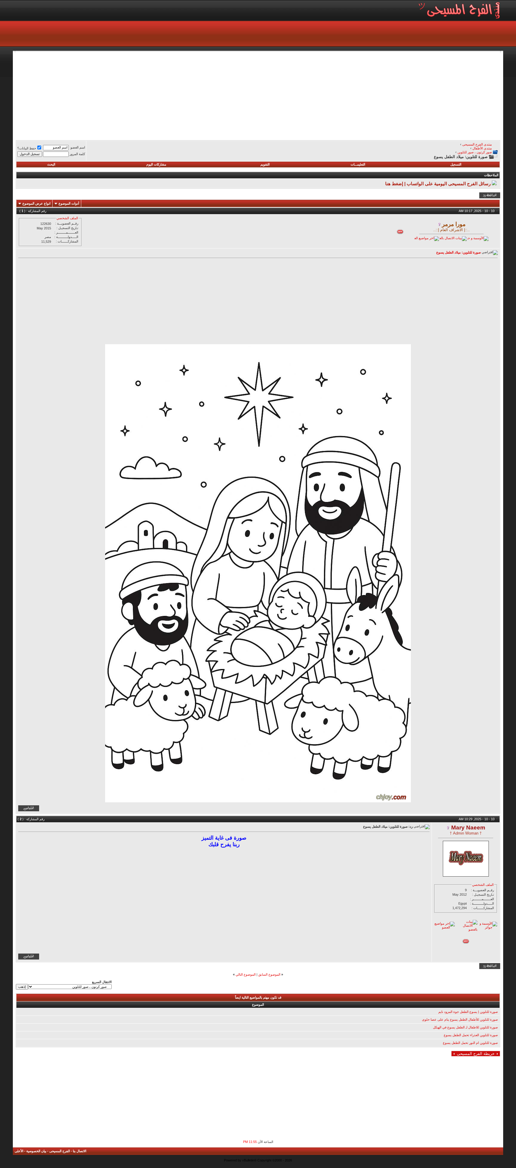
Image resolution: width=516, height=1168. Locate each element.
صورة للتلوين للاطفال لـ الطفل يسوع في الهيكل (465, 1027)
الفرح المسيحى (59, 1151)
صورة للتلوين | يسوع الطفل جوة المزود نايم (468, 1011)
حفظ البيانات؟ (26, 148)
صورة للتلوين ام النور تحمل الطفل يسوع (470, 1043)
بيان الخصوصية (36, 1151)
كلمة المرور (77, 154)
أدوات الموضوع (69, 203)
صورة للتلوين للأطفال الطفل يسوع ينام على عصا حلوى (460, 1019)
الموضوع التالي (246, 974)
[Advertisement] (321, 95)
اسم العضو (77, 147)
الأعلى (19, 1151)
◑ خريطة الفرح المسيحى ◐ (475, 1053)
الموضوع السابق (269, 974)
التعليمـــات (358, 164)
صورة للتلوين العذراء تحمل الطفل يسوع (471, 1035)
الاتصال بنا (79, 1151)
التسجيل (455, 164)
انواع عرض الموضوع (36, 203)
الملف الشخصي (67, 218)
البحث (51, 164)
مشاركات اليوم (156, 164)
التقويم (265, 164)
